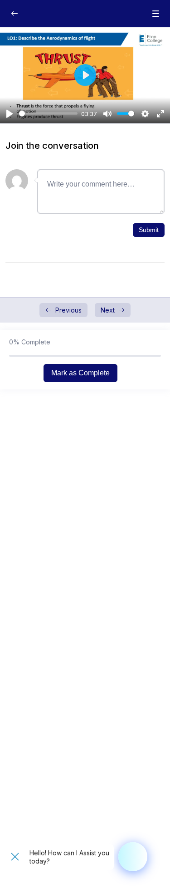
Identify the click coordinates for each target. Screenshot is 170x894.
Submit (149, 229)
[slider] (48, 113)
